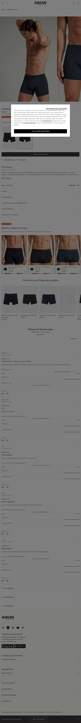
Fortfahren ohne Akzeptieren (56, 109)
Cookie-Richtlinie (47, 121)
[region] (40, 120)
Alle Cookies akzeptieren (40, 131)
